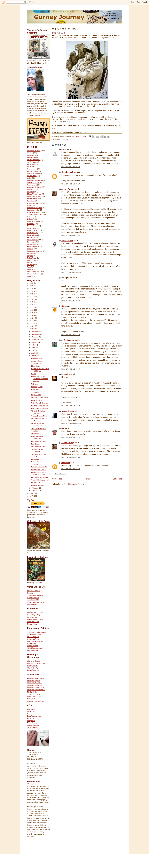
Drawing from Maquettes (40, 405)
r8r (62, 306)
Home (87, 479)
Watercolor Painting (34, 274)
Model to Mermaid (37, 485)
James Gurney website (35, 595)
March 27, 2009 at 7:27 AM (70, 235)
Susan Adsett (67, 240)
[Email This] (93, 136)
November (35, 334)
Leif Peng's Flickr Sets (35, 619)
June (34, 348)
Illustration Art (32, 617)
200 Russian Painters (34, 634)
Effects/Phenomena (34, 194)
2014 (32, 315)
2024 (32, 288)
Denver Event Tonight (39, 467)
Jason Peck (66, 374)
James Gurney (38, 97)
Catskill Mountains (33, 173)
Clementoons (32, 176)
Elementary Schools (34, 196)
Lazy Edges (35, 444)
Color (29, 178)
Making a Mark (32, 665)
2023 (32, 291)
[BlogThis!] (97, 136)
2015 (32, 313)
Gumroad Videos (33, 597)
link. (53, 128)
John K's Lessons (33, 694)
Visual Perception (33, 271)
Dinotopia (40, 110)
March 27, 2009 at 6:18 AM (70, 167)
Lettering (30, 217)
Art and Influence (33, 637)
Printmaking (31, 253)
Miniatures (30, 224)
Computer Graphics (34, 187)
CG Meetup (31, 709)
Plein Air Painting (33, 246)
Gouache (30, 205)
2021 (32, 296)
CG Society (31, 711)
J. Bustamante (67, 340)
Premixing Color (36, 387)
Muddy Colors (32, 624)
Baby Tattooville (36, 400)
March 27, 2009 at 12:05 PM (71, 272)
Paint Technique (32, 233)
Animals (30, 153)
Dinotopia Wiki (32, 604)
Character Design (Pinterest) (37, 663)
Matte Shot (31, 699)
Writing (29, 276)
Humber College (37, 358)
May (33, 350)
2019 (32, 302)
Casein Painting (32, 171)
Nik (62, 428)
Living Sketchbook (33, 221)
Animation (30, 155)
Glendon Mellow (68, 172)
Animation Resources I (35, 685)
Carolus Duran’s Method (39, 416)
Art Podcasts (31, 162)
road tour (30, 262)
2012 (32, 321)
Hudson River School (34, 208)
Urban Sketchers (33, 670)
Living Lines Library (34, 696)
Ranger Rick (31, 260)
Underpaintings (32, 646)
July (33, 345)
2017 (32, 307)
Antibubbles (35, 433)
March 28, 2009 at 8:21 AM (70, 437)
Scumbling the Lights (38, 446)
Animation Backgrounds (35, 678)
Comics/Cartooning (34, 182)
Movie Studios (32, 228)
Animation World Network (36, 690)
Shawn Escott (67, 411)
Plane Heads (35, 366)
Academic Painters (33, 151)
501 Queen (35, 381)
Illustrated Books (33, 210)
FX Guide (30, 718)
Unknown (65, 463)
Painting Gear (32, 235)
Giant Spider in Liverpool (39, 480)
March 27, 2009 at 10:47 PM (71, 423)
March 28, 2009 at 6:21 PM (70, 469)
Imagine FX (31, 721)
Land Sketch (31, 643)
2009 (32, 329)
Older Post (117, 479)
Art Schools (31, 164)
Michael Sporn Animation (35, 701)
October (35, 337)
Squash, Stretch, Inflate (39, 397)
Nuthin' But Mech (33, 725)
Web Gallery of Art (33, 650)
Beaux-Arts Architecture (39, 477)
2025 (32, 286)
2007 (32, 496)
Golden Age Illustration (35, 203)
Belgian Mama (36, 395)
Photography (31, 244)
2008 (32, 493)
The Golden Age (33, 668)
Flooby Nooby (32, 692)
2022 (32, 294)
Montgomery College (38, 469)
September (36, 339)
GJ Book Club (32, 201)
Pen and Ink (31, 237)
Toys (29, 267)
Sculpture (30, 265)
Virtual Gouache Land (34, 648)
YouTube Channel (33, 591)
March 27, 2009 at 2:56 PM (70, 300)
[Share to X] (101, 136)
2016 (32, 310)
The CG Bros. (32, 727)
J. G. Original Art (33, 600)
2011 (32, 323)
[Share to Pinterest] (108, 136)
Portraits (30, 249)
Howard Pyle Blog (33, 615)
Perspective (31, 242)
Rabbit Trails (31, 258)
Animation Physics (33, 680)
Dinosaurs (30, 189)
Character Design (33, 661)
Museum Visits (32, 230)
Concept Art (31, 714)
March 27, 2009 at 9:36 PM (70, 406)
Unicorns (34, 384)
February (35, 488)
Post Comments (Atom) (74, 484)
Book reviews (32, 169)
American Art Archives (35, 612)
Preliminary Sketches (34, 251)
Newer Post (57, 479)
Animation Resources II (35, 687)
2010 (32, 326)
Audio (29, 166)
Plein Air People (36, 459)
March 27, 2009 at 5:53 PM (70, 369)
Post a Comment (60, 474)
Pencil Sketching (33, 239)
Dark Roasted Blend (34, 716)
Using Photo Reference (39, 403)
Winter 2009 (35, 482)
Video (29, 269)
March (34, 356)
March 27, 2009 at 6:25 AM (70, 184)
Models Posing (32, 226)
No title (33, 374)
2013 (32, 318)
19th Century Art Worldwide (36, 632)
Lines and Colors (33, 622)
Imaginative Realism (34, 212)
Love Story (35, 389)
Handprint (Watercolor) (35, 641)
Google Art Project (33, 639)
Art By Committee (33, 160)
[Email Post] (90, 136)
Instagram (30, 593)
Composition (31, 185)
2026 (32, 283)
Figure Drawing (32, 198)
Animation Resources (34, 683)
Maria (63, 149)
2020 (32, 299)
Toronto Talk (35, 392)
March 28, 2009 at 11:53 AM (70, 457)
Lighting (30, 219)
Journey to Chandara (34, 214)
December (35, 331)
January (35, 490)
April (33, 353)
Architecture (31, 157)
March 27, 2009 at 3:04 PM (70, 335)
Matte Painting (32, 723)
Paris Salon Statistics (38, 441)
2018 (32, 305)
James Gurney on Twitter (36, 602)
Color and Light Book (34, 180)
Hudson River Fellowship (40, 408)
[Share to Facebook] (104, 136)
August (34, 342)
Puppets (30, 256)
